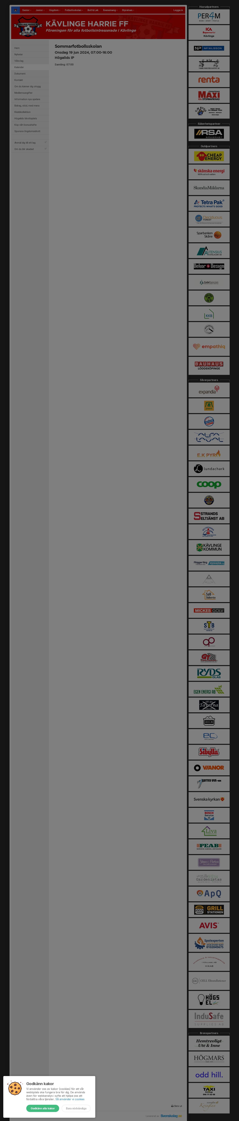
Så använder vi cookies (69, 1099)
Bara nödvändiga (76, 1108)
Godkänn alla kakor (43, 1108)
